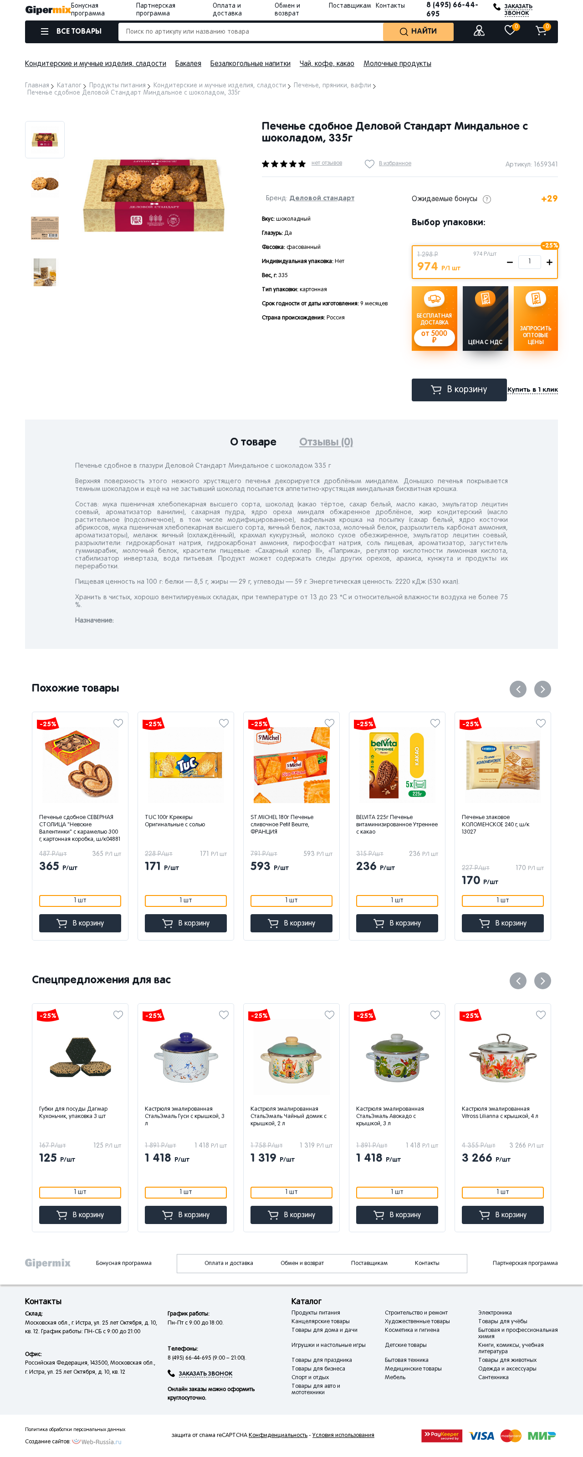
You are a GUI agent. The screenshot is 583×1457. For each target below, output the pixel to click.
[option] (45, 139)
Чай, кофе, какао (327, 64)
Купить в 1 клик (532, 389)
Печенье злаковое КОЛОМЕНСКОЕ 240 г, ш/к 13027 (495, 825)
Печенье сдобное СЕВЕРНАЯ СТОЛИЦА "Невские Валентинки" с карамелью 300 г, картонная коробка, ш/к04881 (79, 828)
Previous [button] (518, 689)
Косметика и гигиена (412, 1330)
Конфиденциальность (278, 1435)
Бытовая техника (407, 1360)
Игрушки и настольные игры (329, 1345)
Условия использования (343, 1435)
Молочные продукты (397, 64)
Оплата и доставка (229, 1263)
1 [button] (140, 313)
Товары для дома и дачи (325, 1330)
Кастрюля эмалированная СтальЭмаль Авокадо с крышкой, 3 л (390, 1117)
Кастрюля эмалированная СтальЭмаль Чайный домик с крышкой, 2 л (289, 1117)
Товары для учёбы (502, 1322)
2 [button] (149, 313)
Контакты (390, 6)
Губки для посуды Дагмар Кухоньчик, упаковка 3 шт (73, 1113)
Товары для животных (507, 1360)
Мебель (395, 1378)
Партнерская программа (525, 1263)
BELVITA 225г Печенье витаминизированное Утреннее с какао (397, 825)
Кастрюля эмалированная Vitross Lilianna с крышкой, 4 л (500, 1113)
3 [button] (159, 313)
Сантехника (493, 1378)
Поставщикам (350, 6)
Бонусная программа (124, 1263)
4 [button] (168, 313)
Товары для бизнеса (318, 1369)
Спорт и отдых (310, 1378)
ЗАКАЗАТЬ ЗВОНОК (518, 10)
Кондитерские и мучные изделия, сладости (95, 64)
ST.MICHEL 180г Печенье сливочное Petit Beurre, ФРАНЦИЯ (282, 825)
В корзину (467, 390)
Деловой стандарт (321, 198)
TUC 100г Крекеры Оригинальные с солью (175, 821)
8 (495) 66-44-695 (452, 10)
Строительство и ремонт (416, 1313)
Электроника (495, 1313)
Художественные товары (417, 1322)
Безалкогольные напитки (250, 64)
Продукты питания (316, 1313)
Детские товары (406, 1345)
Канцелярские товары (321, 1322)
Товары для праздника (322, 1360)
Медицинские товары (413, 1369)
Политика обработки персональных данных (75, 1429)
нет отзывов (327, 163)
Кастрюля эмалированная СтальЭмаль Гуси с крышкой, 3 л (185, 1117)
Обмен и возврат (302, 1263)
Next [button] (87, 109)
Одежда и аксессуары (507, 1369)
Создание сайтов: (48, 1442)
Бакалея (188, 64)
